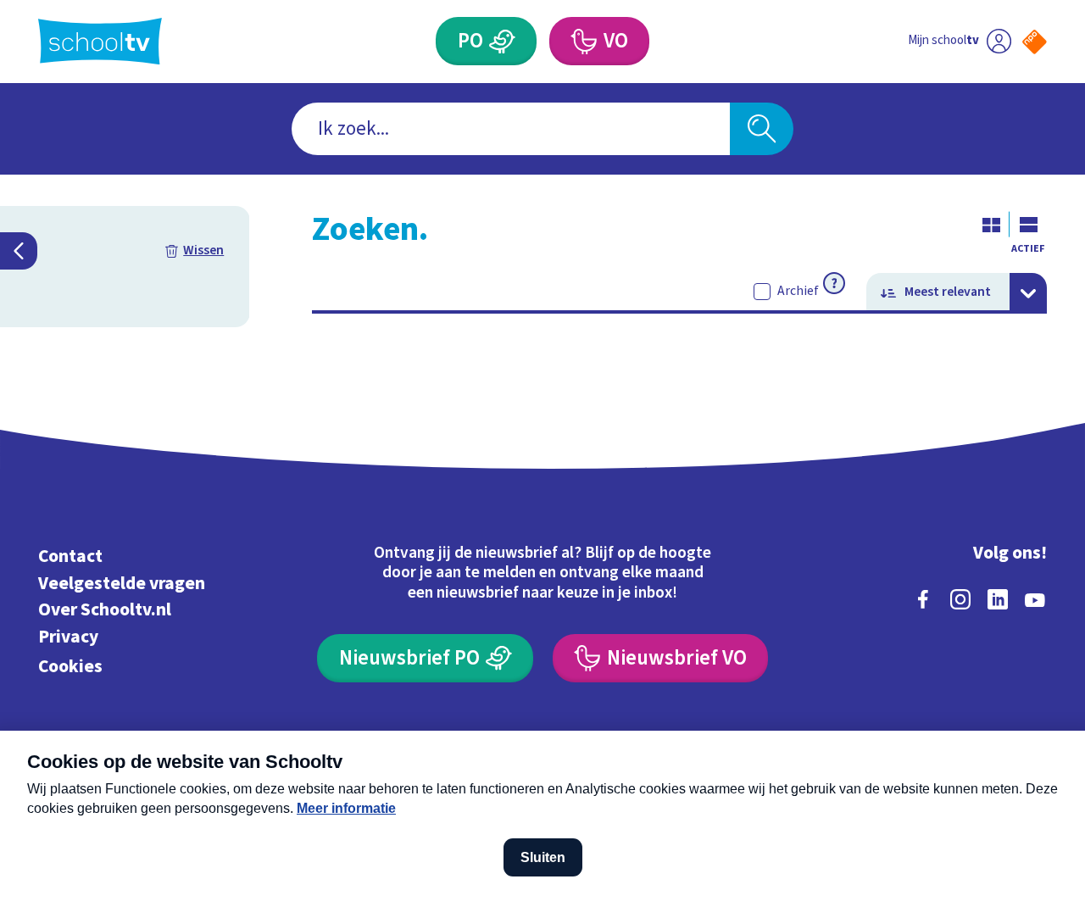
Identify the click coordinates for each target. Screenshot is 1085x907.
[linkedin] (997, 599)
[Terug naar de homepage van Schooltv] (100, 41)
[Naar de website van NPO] (1034, 42)
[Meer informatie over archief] (834, 283)
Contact (70, 556)
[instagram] (960, 599)
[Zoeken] (761, 129)
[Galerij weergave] (991, 224)
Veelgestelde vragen (121, 583)
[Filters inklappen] (18, 251)
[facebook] (923, 599)
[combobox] (511, 129)
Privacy (68, 637)
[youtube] (1035, 599)
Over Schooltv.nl (104, 610)
